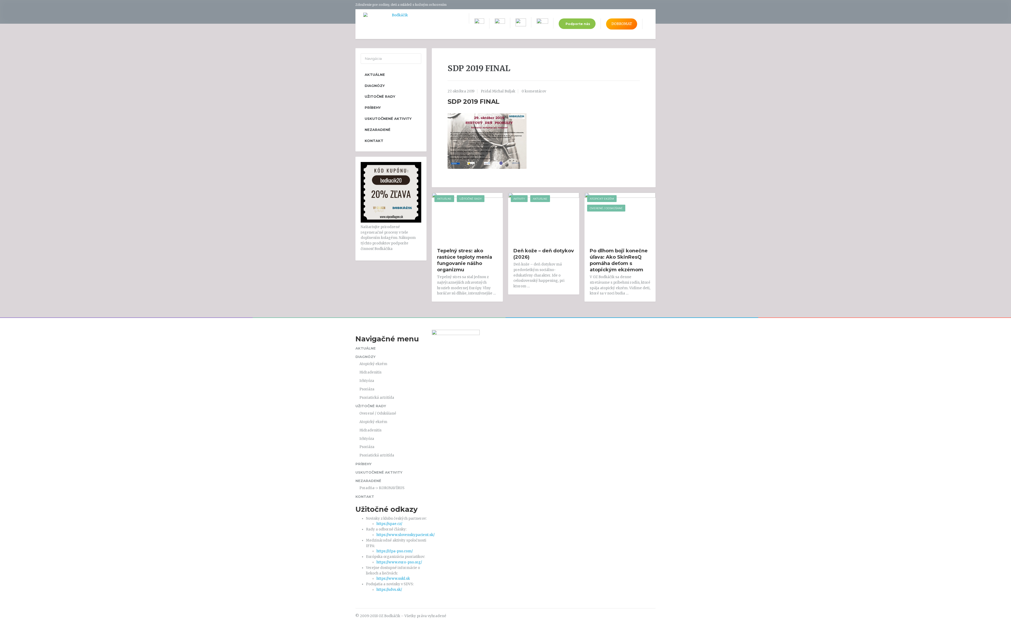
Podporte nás (578, 24)
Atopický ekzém (602, 198)
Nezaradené (377, 129)
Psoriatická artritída (376, 397)
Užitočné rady (470, 198)
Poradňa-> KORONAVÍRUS (381, 488)
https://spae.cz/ (389, 524)
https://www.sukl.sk (393, 578)
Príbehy (373, 107)
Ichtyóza (366, 381)
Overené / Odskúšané (606, 208)
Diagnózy (375, 85)
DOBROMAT (621, 24)
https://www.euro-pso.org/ (399, 562)
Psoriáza (366, 389)
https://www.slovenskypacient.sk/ (405, 535)
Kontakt (374, 141)
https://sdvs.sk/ (389, 589)
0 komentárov (534, 91)
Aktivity (519, 198)
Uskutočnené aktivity (388, 118)
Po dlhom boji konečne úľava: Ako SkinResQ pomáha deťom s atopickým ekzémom (619, 260)
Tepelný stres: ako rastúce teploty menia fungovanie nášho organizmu (464, 260)
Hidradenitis (370, 372)
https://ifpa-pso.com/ (394, 551)
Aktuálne (444, 198)
